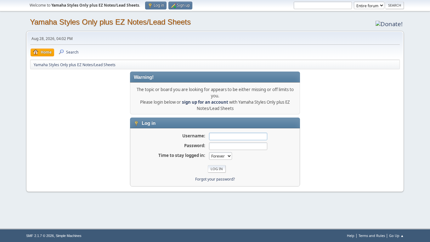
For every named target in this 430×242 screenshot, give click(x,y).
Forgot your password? (215, 179)
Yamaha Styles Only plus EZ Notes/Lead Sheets (110, 22)
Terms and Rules (372, 235)
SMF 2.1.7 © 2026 (40, 236)
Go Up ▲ (396, 235)
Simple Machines (69, 236)
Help (350, 235)
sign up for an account (205, 102)
